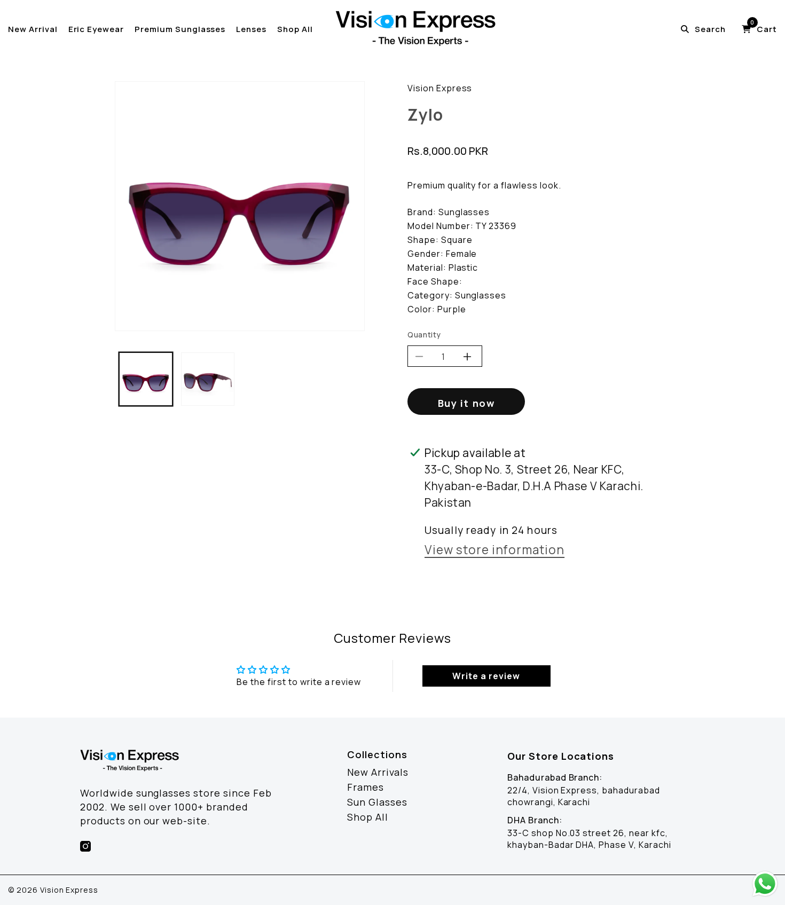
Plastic (463, 267)
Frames (365, 787)
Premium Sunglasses (180, 29)
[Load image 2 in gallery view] (207, 379)
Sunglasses (464, 212)
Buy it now (466, 403)
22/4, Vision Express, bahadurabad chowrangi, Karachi (583, 796)
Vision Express (439, 88)
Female (461, 253)
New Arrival (33, 29)
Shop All (295, 29)
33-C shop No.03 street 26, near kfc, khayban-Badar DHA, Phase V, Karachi (589, 839)
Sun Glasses (377, 802)
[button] (759, 29)
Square (457, 240)
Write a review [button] (486, 676)
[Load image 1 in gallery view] (145, 379)
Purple (451, 309)
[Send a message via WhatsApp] (765, 884)
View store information (494, 551)
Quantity (424, 334)
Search (710, 29)
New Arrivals (378, 772)
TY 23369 (495, 226)
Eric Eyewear (96, 29)
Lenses (251, 29)
